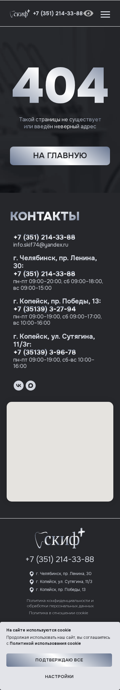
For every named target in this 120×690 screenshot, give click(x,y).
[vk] (19, 386)
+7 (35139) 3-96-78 (44, 352)
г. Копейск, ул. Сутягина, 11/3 (64, 581)
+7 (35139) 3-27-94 (44, 309)
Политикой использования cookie (45, 643)
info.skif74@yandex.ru (40, 244)
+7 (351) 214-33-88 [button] (58, 13)
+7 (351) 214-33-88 (44, 237)
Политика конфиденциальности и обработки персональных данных (60, 603)
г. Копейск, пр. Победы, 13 (61, 589)
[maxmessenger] (31, 386)
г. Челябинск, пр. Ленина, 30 (64, 573)
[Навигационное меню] (105, 14)
